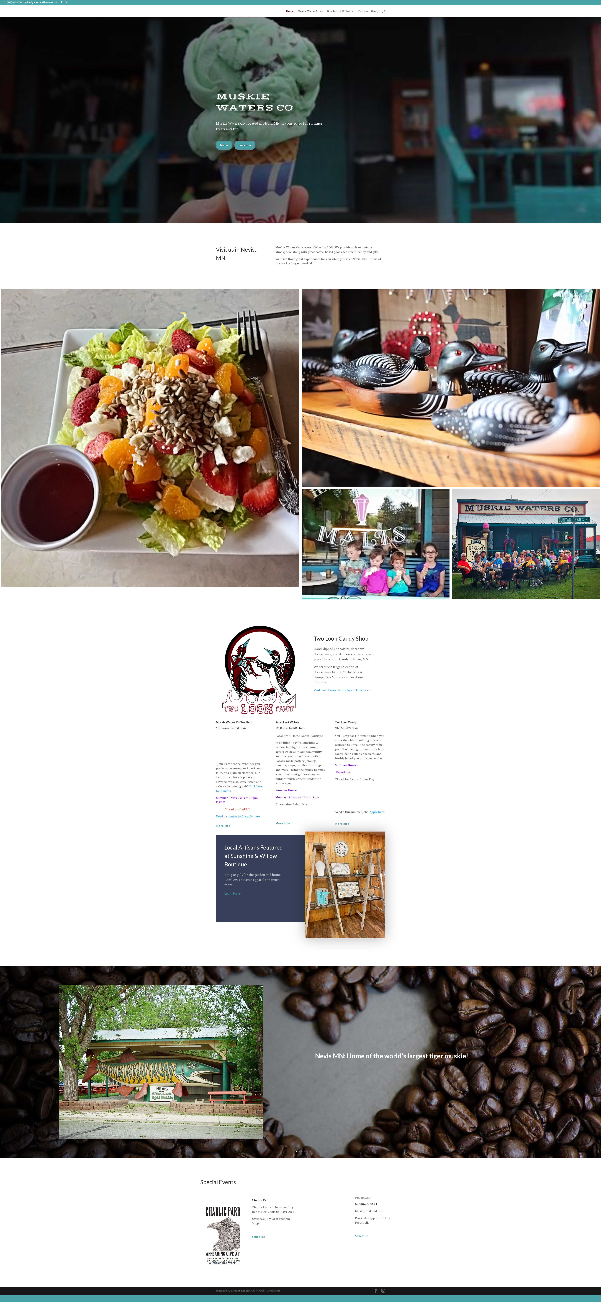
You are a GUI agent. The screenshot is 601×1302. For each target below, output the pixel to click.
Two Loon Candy (368, 11)
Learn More (232, 893)
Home (290, 11)
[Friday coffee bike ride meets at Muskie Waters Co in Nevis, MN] (526, 544)
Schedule (258, 1236)
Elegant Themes (240, 1290)
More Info (223, 825)
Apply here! (377, 812)
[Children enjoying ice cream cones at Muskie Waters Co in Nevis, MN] (375, 544)
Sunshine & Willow (339, 11)
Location (245, 145)
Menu (224, 145)
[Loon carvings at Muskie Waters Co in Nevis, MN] (450, 388)
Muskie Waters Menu (310, 11)
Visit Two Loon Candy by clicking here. (342, 690)
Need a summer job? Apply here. (238, 816)
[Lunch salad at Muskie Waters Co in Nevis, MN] (150, 438)
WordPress (273, 1290)
